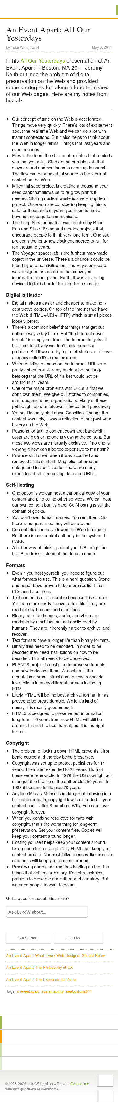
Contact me (79, 1083)
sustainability (52, 991)
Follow (73, 938)
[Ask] (59, 1063)
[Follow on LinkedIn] (105, 1096)
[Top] (59, 1007)
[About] (59, 1022)
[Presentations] (59, 1049)
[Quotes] (59, 1036)
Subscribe (27, 938)
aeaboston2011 (79, 991)
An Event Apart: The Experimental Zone (41, 979)
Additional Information (27, 10)
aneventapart (28, 991)
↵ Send (79, 911)
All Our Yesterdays (43, 60)
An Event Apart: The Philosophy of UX (39, 967)
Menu (106, 10)
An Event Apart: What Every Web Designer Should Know (55, 955)
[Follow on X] (105, 1080)
